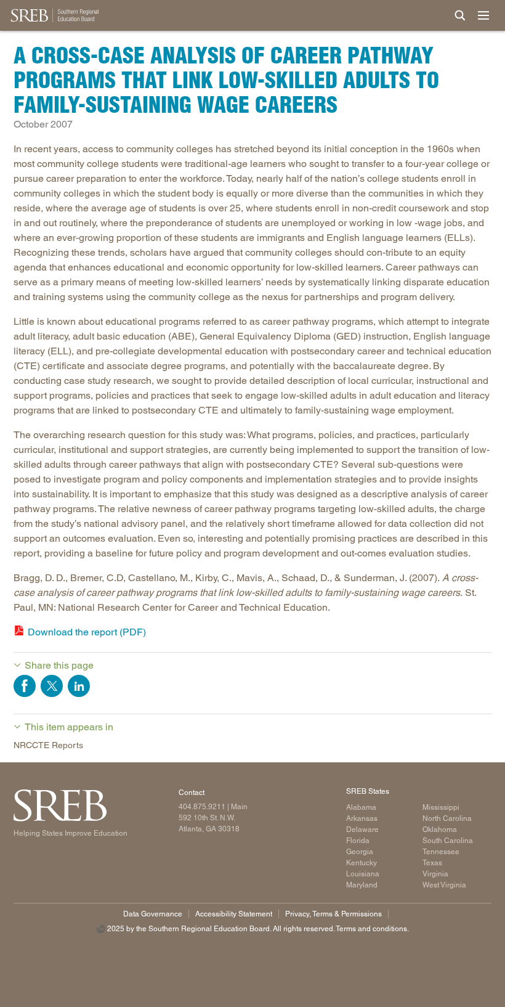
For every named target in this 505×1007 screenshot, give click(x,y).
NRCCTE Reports (48, 745)
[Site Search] (460, 15)
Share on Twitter (52, 686)
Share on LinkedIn (79, 686)
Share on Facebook (25, 686)
